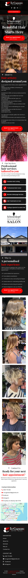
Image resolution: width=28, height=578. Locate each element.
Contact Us (6, 549)
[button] (17, 8)
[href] (14, 512)
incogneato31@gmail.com (10, 492)
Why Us (5, 546)
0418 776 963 (7, 490)
